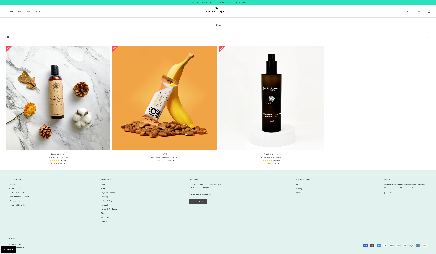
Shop (20, 11)
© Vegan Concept (15, 244)
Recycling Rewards (17, 205)
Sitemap (104, 221)
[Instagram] (390, 192)
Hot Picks (9, 11)
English (409, 11)
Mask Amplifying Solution (58, 157)
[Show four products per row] (8, 37)
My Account (14, 184)
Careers (298, 192)
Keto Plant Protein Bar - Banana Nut (164, 157)
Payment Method (108, 192)
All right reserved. (16, 248)
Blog (46, 11)
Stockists (105, 213)
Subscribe (198, 202)
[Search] (424, 11)
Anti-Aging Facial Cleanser (271, 157)
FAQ (103, 188)
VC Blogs (299, 188)
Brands (37, 11)
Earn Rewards (14, 188)
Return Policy (106, 201)
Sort (427, 37)
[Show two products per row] (5, 37)
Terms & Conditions (109, 209)
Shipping (104, 197)
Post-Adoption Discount (19, 197)
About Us (299, 184)
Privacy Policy (106, 205)
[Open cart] (429, 11)
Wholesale (105, 217)
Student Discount (16, 201)
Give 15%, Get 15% (17, 192)
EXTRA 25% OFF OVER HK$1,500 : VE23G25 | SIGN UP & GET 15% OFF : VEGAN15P (218, 2)
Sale (28, 11)
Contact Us (105, 184)
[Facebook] (385, 192)
